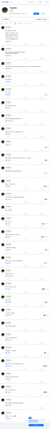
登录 (47, 1)
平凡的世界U (8, 27)
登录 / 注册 (36, 425)
